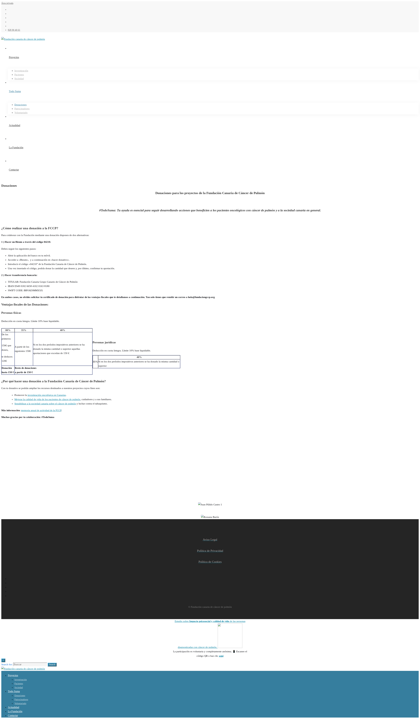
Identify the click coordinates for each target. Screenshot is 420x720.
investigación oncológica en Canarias (47, 395)
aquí (221, 656)
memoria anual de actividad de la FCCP (41, 410)
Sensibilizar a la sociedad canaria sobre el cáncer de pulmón (45, 403)
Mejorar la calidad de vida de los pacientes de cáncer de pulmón (47, 399)
